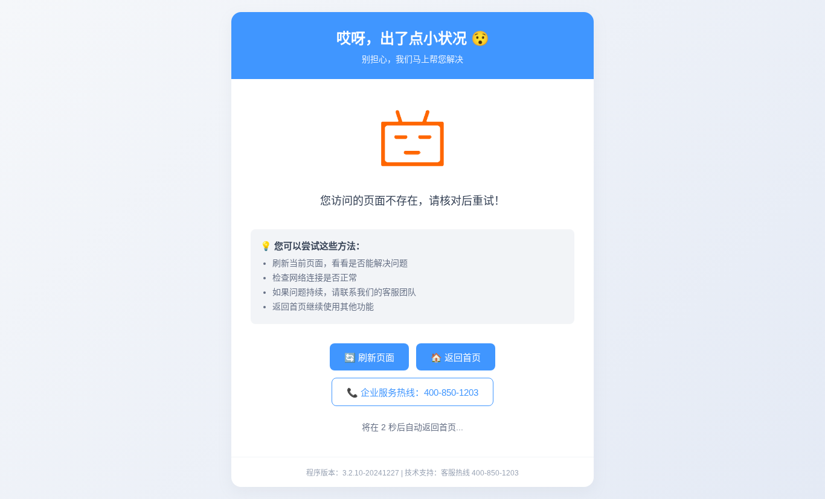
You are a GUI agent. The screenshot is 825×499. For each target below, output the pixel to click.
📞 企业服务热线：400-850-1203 (412, 392)
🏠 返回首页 (456, 357)
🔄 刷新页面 (369, 357)
